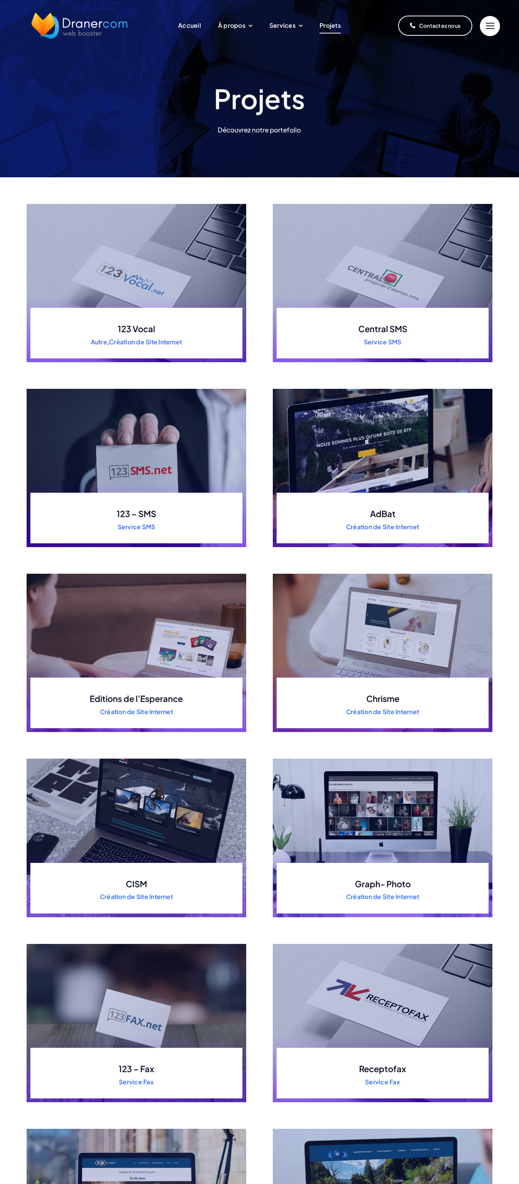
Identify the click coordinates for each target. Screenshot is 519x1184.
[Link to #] (490, 26)
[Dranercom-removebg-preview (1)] (80, 6)
